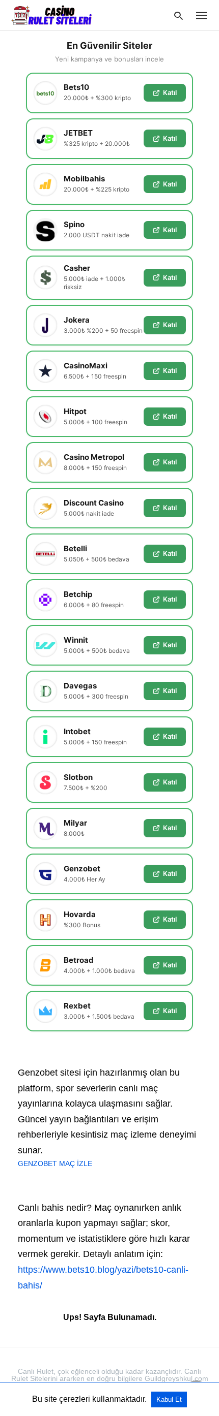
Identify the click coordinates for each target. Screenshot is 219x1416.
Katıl (170, 92)
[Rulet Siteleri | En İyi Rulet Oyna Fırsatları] (51, 14)
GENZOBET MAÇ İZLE (55, 1163)
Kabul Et (169, 1399)
